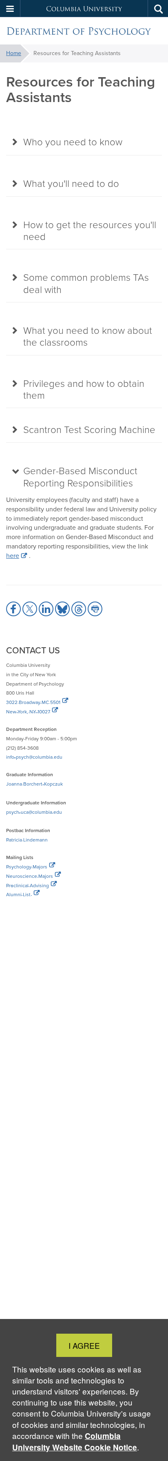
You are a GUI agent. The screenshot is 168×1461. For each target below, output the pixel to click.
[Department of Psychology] (84, 31)
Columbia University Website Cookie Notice (74, 1441)
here (12, 555)
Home (13, 53)
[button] (10, 8)
